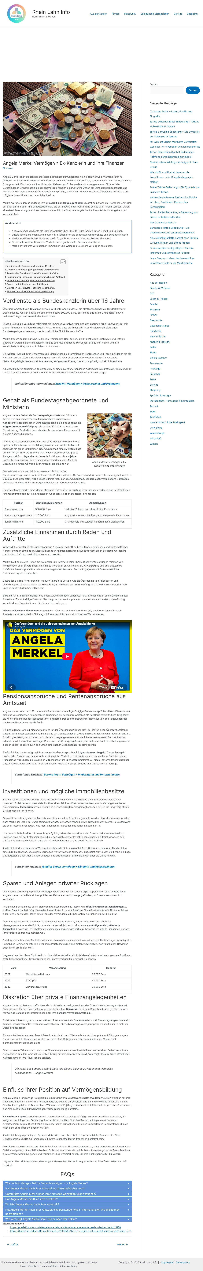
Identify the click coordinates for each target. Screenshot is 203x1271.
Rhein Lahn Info (51, 12)
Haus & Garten (158, 336)
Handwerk (130, 13)
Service (178, 13)
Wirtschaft (156, 438)
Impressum (167, 1262)
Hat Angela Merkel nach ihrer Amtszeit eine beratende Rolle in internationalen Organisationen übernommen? (62, 1211)
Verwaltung (156, 427)
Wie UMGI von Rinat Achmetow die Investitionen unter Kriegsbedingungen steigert (171, 177)
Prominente (156, 363)
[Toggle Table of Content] (61, 261)
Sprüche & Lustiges (160, 395)
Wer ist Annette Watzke (163, 222)
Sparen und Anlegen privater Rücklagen (27, 284)
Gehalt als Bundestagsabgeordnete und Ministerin (33, 269)
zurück (12, 1244)
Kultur (153, 347)
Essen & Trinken (158, 298)
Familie (154, 304)
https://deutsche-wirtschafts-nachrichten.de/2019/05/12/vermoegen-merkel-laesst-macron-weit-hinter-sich (70, 1231)
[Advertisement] (101, 50)
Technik (154, 406)
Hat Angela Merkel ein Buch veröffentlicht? (31, 1199)
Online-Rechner (158, 357)
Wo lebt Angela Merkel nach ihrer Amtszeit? (32, 1204)
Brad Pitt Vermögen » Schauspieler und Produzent (87, 383)
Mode (153, 352)
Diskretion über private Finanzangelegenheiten (31, 288)
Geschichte (156, 320)
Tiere (152, 411)
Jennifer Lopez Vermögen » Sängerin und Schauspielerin (78, 866)
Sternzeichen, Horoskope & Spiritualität (172, 400)
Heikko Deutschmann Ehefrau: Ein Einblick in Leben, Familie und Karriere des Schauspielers (173, 202)
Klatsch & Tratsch (159, 341)
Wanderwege (157, 433)
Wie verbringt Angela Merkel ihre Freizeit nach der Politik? (41, 1219)
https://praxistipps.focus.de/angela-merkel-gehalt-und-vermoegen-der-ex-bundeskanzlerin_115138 (65, 1227)
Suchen (154, 84)
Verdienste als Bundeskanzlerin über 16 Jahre (30, 266)
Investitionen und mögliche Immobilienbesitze (31, 280)
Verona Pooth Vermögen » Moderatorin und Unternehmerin (82, 774)
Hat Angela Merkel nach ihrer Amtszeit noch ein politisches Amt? (45, 1188)
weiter (122, 1244)
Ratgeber (155, 373)
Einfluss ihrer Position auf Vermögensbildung (30, 291)
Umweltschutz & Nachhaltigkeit (167, 422)
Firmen (115, 13)
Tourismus (155, 416)
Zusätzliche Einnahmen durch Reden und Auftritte (32, 273)
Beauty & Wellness (160, 288)
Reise (153, 379)
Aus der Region (98, 13)
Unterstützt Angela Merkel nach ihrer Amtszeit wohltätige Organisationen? (50, 1193)
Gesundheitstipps (159, 325)
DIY (152, 293)
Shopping (192, 13)
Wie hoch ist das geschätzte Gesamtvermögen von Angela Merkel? (46, 1183)
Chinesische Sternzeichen (154, 13)
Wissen (154, 443)
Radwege (155, 368)
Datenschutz (183, 1262)
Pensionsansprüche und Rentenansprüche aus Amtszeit (36, 277)
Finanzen (8, 168)
